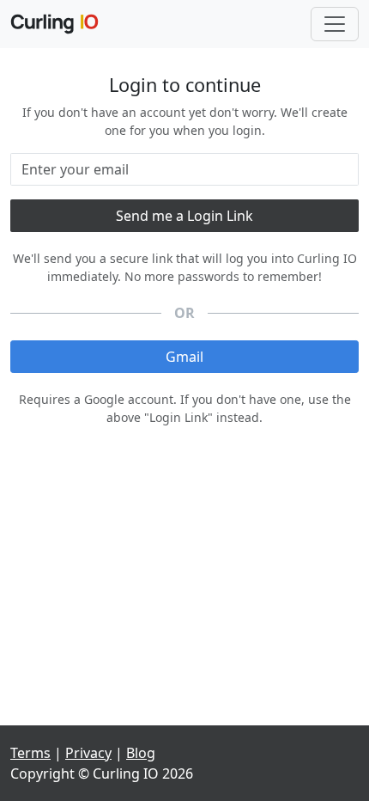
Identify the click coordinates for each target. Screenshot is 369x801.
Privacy (88, 752)
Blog (140, 752)
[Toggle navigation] (335, 24)
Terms (30, 752)
